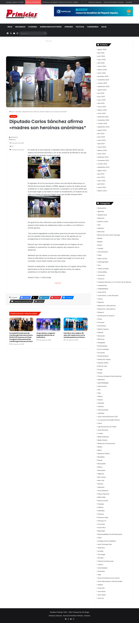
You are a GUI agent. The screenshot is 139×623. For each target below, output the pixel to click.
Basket (100, 238)
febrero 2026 (102, 70)
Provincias (101, 524)
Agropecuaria (102, 215)
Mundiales (101, 457)
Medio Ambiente (103, 437)
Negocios (101, 474)
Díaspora (101, 312)
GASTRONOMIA (103, 383)
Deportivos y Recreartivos (107, 305)
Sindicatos (101, 548)
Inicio (9, 27)
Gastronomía (102, 386)
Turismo (100, 564)
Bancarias (101, 231)
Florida (100, 373)
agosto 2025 (102, 90)
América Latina (103, 221)
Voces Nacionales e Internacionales (110, 581)
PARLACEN (101, 497)
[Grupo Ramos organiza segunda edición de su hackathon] (48, 324)
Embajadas (101, 342)
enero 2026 (102, 73)
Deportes (101, 302)
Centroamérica (103, 252)
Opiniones (69, 27)
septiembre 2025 (103, 86)
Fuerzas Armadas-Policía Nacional (109, 376)
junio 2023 (101, 177)
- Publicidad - (58, 283)
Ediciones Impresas (95, 2)
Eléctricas (101, 339)
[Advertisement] (48, 47)
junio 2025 (101, 96)
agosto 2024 (102, 130)
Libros (100, 423)
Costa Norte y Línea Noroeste (108, 295)
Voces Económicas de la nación (109, 578)
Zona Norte (101, 591)
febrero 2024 (102, 150)
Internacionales (103, 410)
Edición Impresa (103, 329)
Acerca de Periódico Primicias (114, 2)
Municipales (102, 464)
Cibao (100, 255)
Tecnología (101, 554)
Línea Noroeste (103, 430)
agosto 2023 (102, 170)
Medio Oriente (102, 440)
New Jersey (102, 477)
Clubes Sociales (103, 268)
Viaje (99, 574)
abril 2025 (101, 103)
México (100, 447)
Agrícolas (101, 211)
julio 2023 (101, 174)
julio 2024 (101, 133)
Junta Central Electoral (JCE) (108, 416)
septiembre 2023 (103, 167)
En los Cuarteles (103, 349)
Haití (99, 393)
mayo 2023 (102, 180)
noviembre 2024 (103, 120)
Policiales (101, 504)
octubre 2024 (102, 123)
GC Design (85, 612)
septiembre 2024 (103, 127)
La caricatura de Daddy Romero (109, 420)
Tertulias (100, 558)
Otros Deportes (103, 490)
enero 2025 (102, 113)
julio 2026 (101, 53)
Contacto (129, 2)
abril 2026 (101, 63)
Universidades (102, 568)
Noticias (100, 484)
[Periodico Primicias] (21, 14)
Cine (99, 265)
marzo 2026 (102, 66)
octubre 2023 (102, 164)
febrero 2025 (102, 110)
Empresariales (102, 346)
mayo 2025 (101, 100)
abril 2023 (101, 184)
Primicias (101, 514)
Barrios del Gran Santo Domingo (109, 235)
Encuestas (101, 353)
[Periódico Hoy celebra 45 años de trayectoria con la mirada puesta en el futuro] (76, 324)
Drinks (100, 319)
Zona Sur (101, 598)
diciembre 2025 (103, 76)
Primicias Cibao (103, 517)
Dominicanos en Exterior (50, 27)
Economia (32, 27)
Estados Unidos (103, 363)
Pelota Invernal (103, 501)
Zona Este (101, 588)
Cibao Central (102, 258)
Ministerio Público (104, 453)
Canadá (100, 248)
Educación (101, 336)
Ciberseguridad (103, 262)
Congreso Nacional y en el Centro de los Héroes (114, 282)
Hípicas (100, 396)
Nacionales (20, 27)
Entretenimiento (103, 356)
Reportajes (101, 531)
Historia (100, 400)
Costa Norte (102, 292)
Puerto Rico (102, 527)
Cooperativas (102, 285)
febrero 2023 (102, 191)
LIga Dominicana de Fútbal (107, 427)
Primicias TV (102, 521)
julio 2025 (101, 93)
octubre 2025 (102, 83)
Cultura (100, 299)
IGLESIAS (101, 403)
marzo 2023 (102, 187)
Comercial (101, 275)
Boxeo (100, 245)
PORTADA (101, 511)
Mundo (100, 460)
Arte (99, 225)
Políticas (80, 27)
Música (100, 467)
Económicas (102, 326)
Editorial (100, 332)
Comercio (101, 279)
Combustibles (102, 272)
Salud (103, 27)
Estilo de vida (102, 366)
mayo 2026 (102, 59)
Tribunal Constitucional (105, 561)
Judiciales (101, 413)
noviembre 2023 (103, 160)
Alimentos (101, 218)
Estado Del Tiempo (104, 359)
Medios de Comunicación (106, 443)
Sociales (18, 111)
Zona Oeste (102, 595)
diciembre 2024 (103, 117)
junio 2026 (101, 56)
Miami (100, 450)
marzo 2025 (102, 107)
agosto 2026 (102, 49)
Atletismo (101, 228)
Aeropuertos (102, 208)
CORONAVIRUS (92, 27)
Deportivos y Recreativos (106, 309)
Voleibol (100, 585)
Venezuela (101, 571)
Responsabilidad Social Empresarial (110, 534)
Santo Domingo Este (105, 544)
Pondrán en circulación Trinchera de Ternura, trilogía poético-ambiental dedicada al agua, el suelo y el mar (78, 2)
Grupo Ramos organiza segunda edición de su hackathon (45, 335)
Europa (100, 369)
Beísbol (100, 242)
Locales (100, 433)
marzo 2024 (102, 147)
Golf (99, 390)
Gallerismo (101, 379)
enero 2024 (102, 154)
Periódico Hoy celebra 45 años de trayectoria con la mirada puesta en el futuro (74, 335)
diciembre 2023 (103, 157)
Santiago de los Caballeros (107, 541)
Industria (101, 406)
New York (101, 480)
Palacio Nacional (103, 494)
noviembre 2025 (103, 80)
